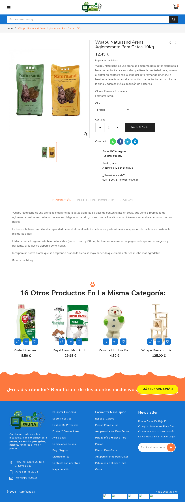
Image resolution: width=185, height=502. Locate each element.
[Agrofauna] (27, 420)
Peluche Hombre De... (115, 350)
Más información (158, 389)
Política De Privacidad (65, 425)
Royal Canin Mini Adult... (70, 350)
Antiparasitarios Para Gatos (112, 456)
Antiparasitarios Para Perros (112, 431)
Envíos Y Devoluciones (66, 431)
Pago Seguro (60, 450)
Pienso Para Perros (106, 425)
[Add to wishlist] (35, 341)
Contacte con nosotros (66, 463)
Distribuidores (60, 456)
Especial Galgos (104, 418)
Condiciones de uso (64, 444)
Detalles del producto (95, 200)
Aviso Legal (59, 437)
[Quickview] (26, 341)
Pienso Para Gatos (106, 450)
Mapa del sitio (60, 469)
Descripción (62, 200)
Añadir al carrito (139, 127)
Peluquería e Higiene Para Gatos (110, 466)
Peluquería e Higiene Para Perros (110, 441)
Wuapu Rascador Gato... (159, 350)
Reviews (126, 200)
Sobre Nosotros (62, 418)
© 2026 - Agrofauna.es (21, 491)
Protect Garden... (26, 350)
